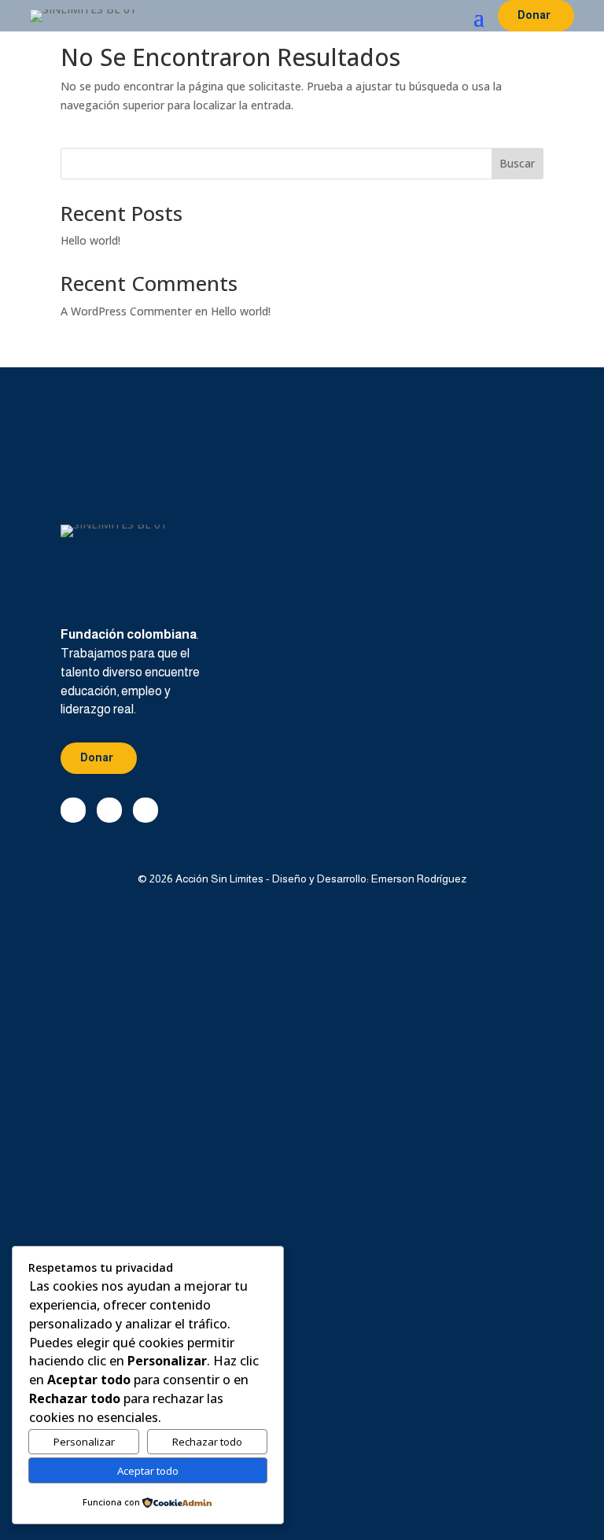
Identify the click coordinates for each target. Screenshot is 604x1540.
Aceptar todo (148, 1471)
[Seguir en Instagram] (145, 810)
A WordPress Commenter (126, 311)
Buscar (517, 163)
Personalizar (84, 1442)
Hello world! (90, 240)
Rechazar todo (207, 1442)
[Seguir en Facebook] (73, 810)
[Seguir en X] (109, 810)
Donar (534, 15)
